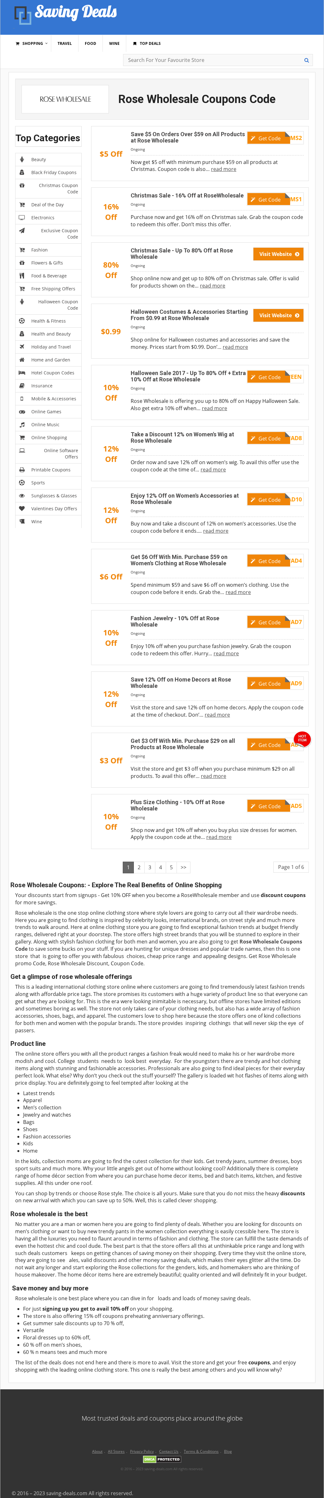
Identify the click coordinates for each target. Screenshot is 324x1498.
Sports (38, 483)
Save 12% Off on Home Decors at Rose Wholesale (181, 682)
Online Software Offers (61, 453)
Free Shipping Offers (53, 289)
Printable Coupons (51, 470)
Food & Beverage (49, 276)
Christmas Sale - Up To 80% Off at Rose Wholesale (182, 253)
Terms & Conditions (201, 1451)
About (97, 1451)
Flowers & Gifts (47, 263)
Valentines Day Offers (54, 509)
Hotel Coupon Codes (52, 373)
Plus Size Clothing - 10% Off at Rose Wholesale (178, 805)
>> (183, 867)
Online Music (45, 425)
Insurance (42, 386)
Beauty (38, 159)
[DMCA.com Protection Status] (162, 1460)
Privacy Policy (142, 1451)
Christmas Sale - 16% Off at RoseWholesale (187, 195)
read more (223, 169)
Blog (228, 1451)
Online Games (46, 412)
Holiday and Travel (51, 347)
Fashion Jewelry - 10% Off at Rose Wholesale (175, 621)
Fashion (39, 250)
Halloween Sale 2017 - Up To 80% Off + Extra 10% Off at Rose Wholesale (188, 376)
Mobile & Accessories (53, 399)
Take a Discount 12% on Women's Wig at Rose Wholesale (182, 437)
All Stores (116, 1451)
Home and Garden (50, 360)
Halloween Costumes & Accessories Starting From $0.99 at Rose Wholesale (189, 314)
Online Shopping (49, 437)
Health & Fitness (48, 321)
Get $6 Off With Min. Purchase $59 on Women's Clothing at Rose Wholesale (179, 560)
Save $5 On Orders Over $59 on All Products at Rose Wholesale (188, 137)
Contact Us (168, 1451)
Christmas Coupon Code (58, 188)
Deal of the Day (47, 205)
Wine (36, 522)
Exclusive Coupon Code (59, 233)
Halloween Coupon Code (58, 305)
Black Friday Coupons (54, 172)
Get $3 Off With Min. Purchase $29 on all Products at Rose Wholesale (183, 743)
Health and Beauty (51, 334)
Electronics (42, 218)
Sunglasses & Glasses (54, 496)
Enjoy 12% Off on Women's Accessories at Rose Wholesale (185, 498)
